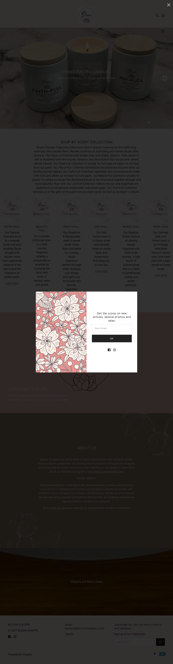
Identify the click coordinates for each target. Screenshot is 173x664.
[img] (109, 349)
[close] (169, 4)
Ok (112, 338)
